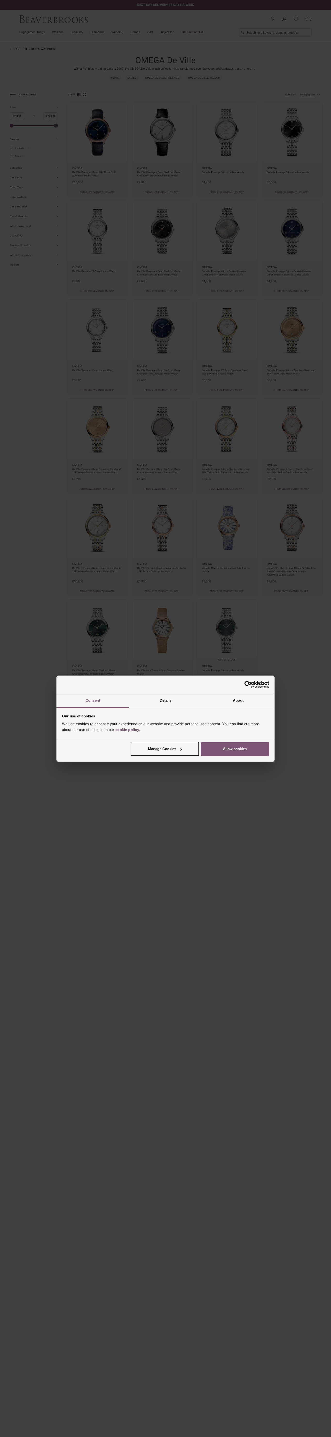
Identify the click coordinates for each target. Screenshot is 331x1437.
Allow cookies (235, 749)
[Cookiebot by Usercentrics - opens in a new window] (248, 684)
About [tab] (238, 700)
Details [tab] (166, 700)
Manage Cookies (162, 749)
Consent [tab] (93, 700)
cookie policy (127, 730)
